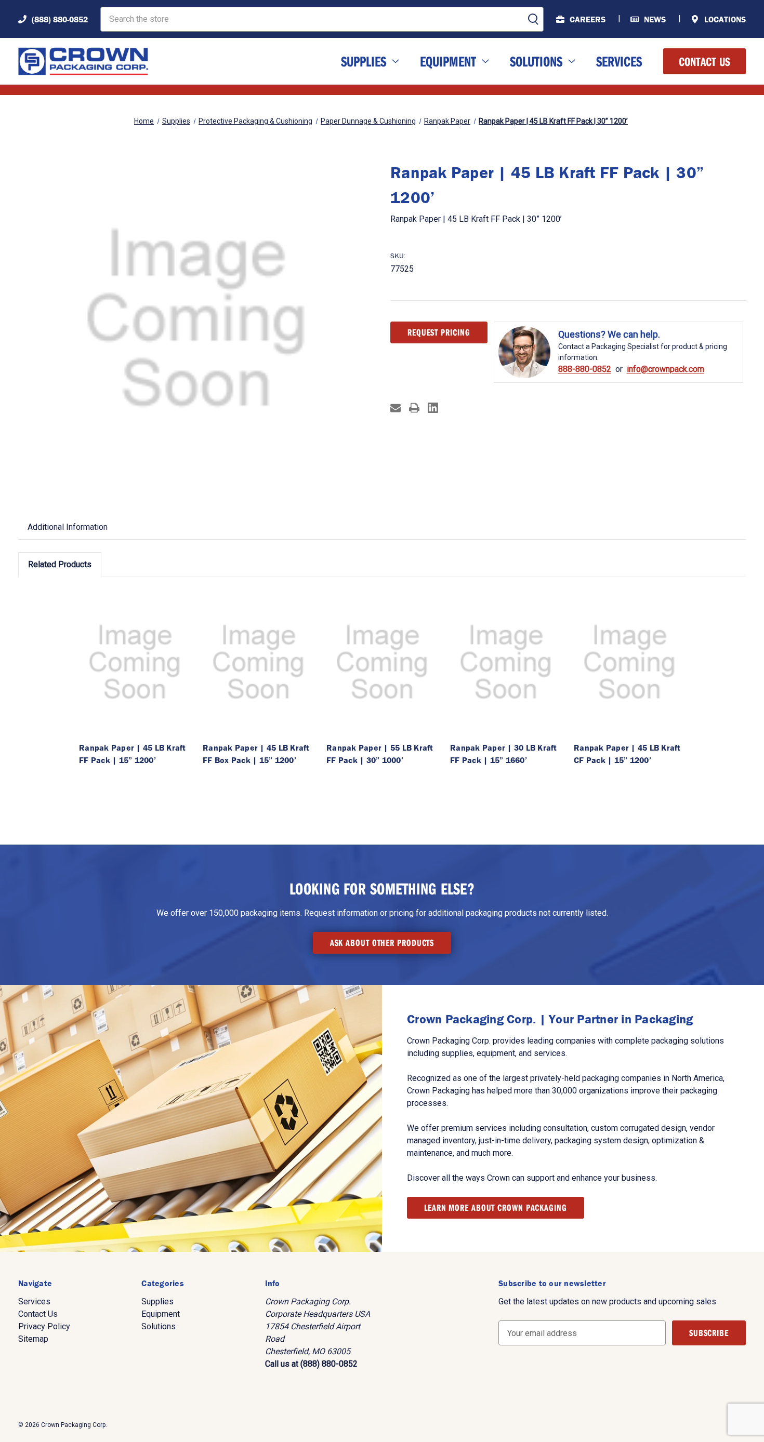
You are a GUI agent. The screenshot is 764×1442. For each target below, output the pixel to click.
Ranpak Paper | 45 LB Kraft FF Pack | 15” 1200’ (132, 753)
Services (619, 61)
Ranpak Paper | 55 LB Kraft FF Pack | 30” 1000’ (379, 753)
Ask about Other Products (382, 943)
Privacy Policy (44, 1326)
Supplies (363, 61)
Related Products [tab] (59, 564)
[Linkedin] (433, 407)
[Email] (395, 407)
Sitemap (33, 1339)
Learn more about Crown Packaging (495, 1207)
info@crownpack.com (665, 369)
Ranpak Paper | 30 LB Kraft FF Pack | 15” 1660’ (503, 753)
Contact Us (704, 61)
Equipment (448, 61)
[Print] (414, 407)
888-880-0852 (584, 369)
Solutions (536, 61)
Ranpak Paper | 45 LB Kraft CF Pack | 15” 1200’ (627, 753)
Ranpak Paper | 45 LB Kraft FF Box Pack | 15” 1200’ (256, 753)
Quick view (134, 662)
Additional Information (68, 527)
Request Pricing (438, 332)
